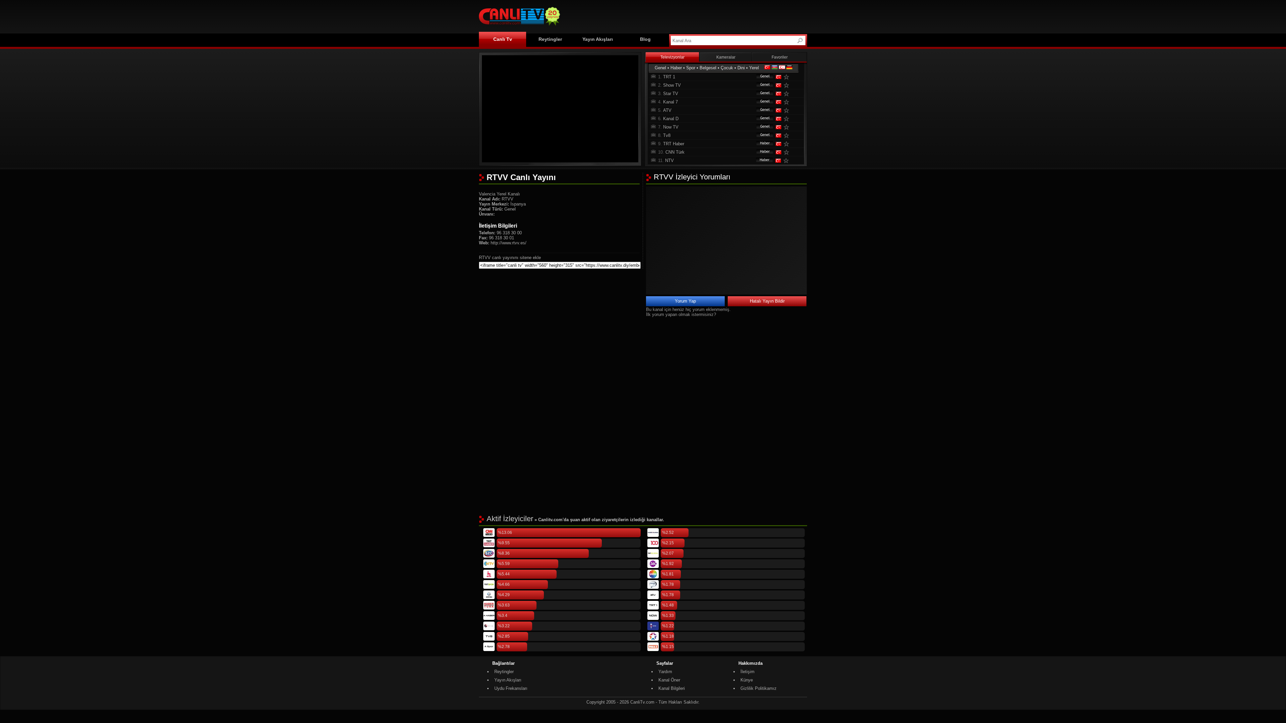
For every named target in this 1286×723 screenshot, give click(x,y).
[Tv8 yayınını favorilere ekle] (788, 135)
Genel (660, 67)
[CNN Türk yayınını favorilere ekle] (788, 152)
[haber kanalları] (761, 144)
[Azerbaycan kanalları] (775, 67)
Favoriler (780, 57)
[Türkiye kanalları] (767, 67)
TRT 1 (669, 76)
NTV (669, 160)
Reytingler (550, 39)
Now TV (670, 127)
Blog (645, 39)
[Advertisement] (685, 16)
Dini (741, 67)
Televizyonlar (672, 57)
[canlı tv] (519, 26)
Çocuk (727, 67)
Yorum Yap (685, 301)
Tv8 (666, 135)
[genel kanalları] (761, 77)
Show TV (672, 85)
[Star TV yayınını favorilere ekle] (788, 93)
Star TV (670, 93)
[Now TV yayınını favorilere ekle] (788, 127)
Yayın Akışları (597, 39)
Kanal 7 (670, 101)
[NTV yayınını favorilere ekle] (787, 160)
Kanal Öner (669, 679)
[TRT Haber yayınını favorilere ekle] (788, 144)
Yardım (665, 671)
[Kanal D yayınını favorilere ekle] (788, 118)
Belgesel (708, 67)
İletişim (747, 671)
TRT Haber (673, 143)
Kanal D (670, 118)
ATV (667, 110)
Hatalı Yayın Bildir (767, 301)
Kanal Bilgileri (671, 688)
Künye (746, 679)
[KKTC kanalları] (782, 67)
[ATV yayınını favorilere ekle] (788, 110)
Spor (690, 67)
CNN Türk (675, 152)
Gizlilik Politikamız (758, 688)
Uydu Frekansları (510, 688)
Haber (676, 67)
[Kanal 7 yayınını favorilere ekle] (788, 102)
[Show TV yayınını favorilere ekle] (788, 85)
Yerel (754, 67)
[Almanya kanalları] (789, 67)
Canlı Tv (502, 39)
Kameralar (725, 57)
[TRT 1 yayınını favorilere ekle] (788, 77)
